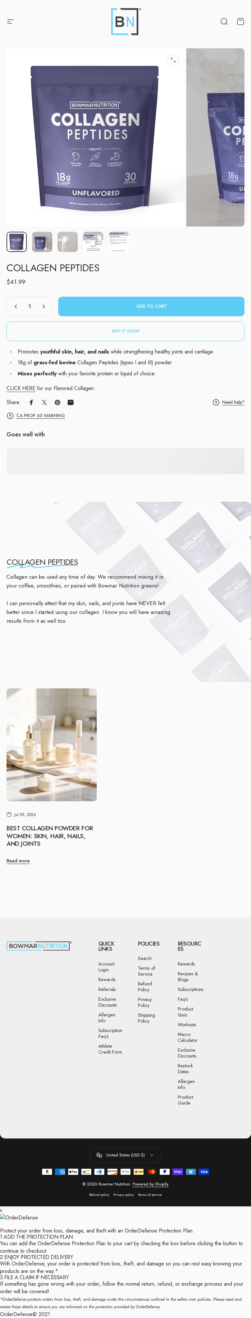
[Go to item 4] (93, 242)
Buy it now (125, 331)
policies (203, 1299)
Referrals (107, 989)
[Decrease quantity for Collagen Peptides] (14, 306)
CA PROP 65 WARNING (40, 416)
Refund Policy (145, 987)
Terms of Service (146, 971)
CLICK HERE (21, 388)
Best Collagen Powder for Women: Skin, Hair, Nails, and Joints (50, 836)
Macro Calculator (187, 1037)
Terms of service (150, 1194)
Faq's (183, 999)
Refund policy (99, 1194)
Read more (18, 860)
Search (145, 958)
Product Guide (185, 1100)
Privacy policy (123, 1194)
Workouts (187, 1025)
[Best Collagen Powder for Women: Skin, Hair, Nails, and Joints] (52, 744)
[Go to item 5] (119, 242)
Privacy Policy (145, 1002)
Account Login (106, 967)
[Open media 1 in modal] (173, 60)
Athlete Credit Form (110, 1049)
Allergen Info (106, 1018)
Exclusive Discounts (107, 1002)
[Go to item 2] (42, 242)
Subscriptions (191, 989)
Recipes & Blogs (188, 976)
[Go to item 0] (17, 242)
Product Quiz (185, 1012)
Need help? (233, 402)
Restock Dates (185, 1069)
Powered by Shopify (151, 1184)
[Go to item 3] (68, 242)
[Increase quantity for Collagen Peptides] (45, 306)
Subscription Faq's (110, 1033)
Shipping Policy (146, 1018)
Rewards (107, 979)
